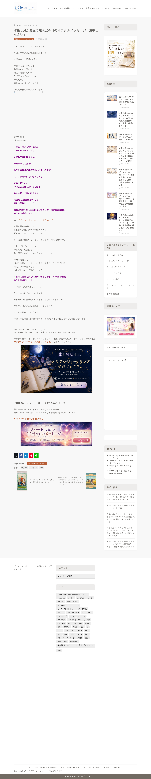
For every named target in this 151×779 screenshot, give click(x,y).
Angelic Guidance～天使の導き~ (69, 594)
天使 (59, 627)
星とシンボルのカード (116, 267)
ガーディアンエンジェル (66, 609)
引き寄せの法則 (113, 293)
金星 (65, 641)
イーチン (71, 598)
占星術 (87, 623)
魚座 (59, 650)
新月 (82, 627)
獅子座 (80, 634)
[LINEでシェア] (36, 455)
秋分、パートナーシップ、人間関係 (70, 638)
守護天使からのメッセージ (118, 261)
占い (41, 467)
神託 (86, 634)
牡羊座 (72, 634)
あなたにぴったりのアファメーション (120, 286)
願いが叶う (74, 641)
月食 (66, 630)
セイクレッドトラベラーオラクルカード (34, 219)
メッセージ (33, 467)
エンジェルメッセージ (84, 598)
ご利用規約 (40, 566)
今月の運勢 (61, 619)
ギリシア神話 (82, 609)
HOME (18, 25)
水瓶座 (80, 630)
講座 (86, 638)
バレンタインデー (73, 612)
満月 (86, 630)
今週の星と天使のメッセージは (79, 619)
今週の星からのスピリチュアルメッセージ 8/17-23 (120, 506)
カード (76, 605)
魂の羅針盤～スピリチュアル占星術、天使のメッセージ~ (75, 646)
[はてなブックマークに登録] (26, 455)
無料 (65, 634)
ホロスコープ (86, 612)
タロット (61, 612)
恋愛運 (75, 627)
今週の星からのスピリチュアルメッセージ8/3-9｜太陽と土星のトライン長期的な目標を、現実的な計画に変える (120, 532)
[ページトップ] (146, 774)
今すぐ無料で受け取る (116, 347)
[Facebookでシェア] (21, 455)
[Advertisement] (121, 396)
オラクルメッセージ (64, 605)
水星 (72, 630)
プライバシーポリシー (23, 566)
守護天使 (67, 627)
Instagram (61, 598)
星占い (60, 630)
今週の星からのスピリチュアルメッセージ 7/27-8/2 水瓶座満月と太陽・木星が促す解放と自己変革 (120, 544)
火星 (59, 634)
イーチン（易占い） (115, 279)
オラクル (24, 467)
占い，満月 (78, 623)
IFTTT (85, 594)
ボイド (72, 616)
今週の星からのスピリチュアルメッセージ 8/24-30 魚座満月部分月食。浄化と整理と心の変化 (120, 497)
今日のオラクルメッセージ (32, 25)
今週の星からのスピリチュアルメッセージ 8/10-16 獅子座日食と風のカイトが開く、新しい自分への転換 (121, 518)
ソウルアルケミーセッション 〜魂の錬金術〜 (121, 472)
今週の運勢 (61, 623)
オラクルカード (72, 601)
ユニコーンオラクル (115, 273)
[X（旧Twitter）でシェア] (16, 455)
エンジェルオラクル (115, 255)
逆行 (59, 641)
